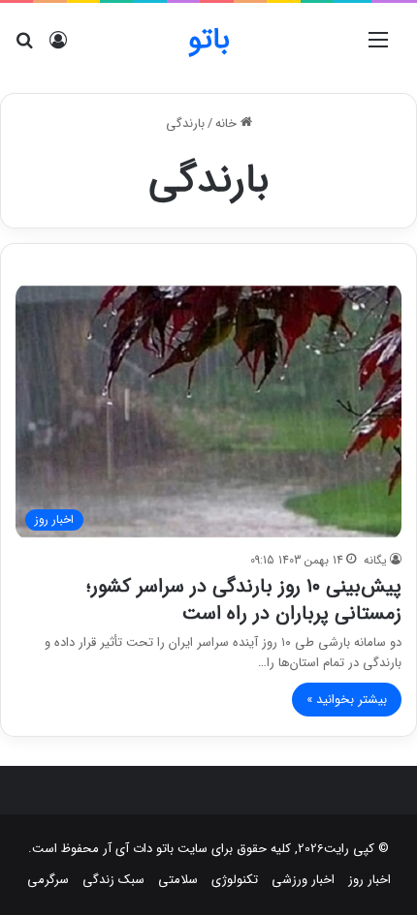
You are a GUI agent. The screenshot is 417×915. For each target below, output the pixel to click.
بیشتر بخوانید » (346, 699)
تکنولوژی (234, 879)
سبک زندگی (113, 879)
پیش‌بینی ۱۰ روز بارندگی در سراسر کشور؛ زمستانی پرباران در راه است (243, 599)
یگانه (375, 560)
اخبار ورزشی (303, 879)
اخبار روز (369, 879)
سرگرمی (48, 879)
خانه (228, 123)
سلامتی (178, 879)
